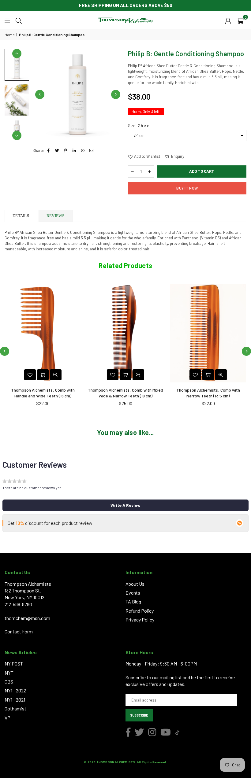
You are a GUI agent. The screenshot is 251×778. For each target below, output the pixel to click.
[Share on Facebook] (48, 150)
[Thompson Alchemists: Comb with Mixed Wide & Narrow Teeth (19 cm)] (125, 333)
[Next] (115, 94)
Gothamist (15, 708)
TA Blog (133, 601)
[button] (240, 20)
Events (133, 592)
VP (7, 718)
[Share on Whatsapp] (83, 150)
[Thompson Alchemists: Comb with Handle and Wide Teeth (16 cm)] (43, 333)
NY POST (14, 663)
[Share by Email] (91, 150)
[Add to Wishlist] (30, 374)
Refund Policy (140, 611)
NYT (9, 673)
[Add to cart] (43, 374)
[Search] (18, 20)
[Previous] (39, 94)
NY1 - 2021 (15, 699)
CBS (9, 681)
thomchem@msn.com (27, 618)
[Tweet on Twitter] (57, 150)
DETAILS (21, 215)
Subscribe (139, 715)
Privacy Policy (140, 619)
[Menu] (7, 20)
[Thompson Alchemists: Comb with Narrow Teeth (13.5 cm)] (208, 333)
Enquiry (177, 156)
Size (138, 125)
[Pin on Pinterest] (65, 150)
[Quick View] (56, 374)
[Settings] (228, 20)
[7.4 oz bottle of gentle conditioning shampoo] (17, 64)
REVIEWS (56, 215)
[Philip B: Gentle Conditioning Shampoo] (17, 100)
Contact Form (19, 631)
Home (10, 34)
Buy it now (187, 188)
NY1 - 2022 (15, 690)
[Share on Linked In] (74, 150)
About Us (135, 584)
